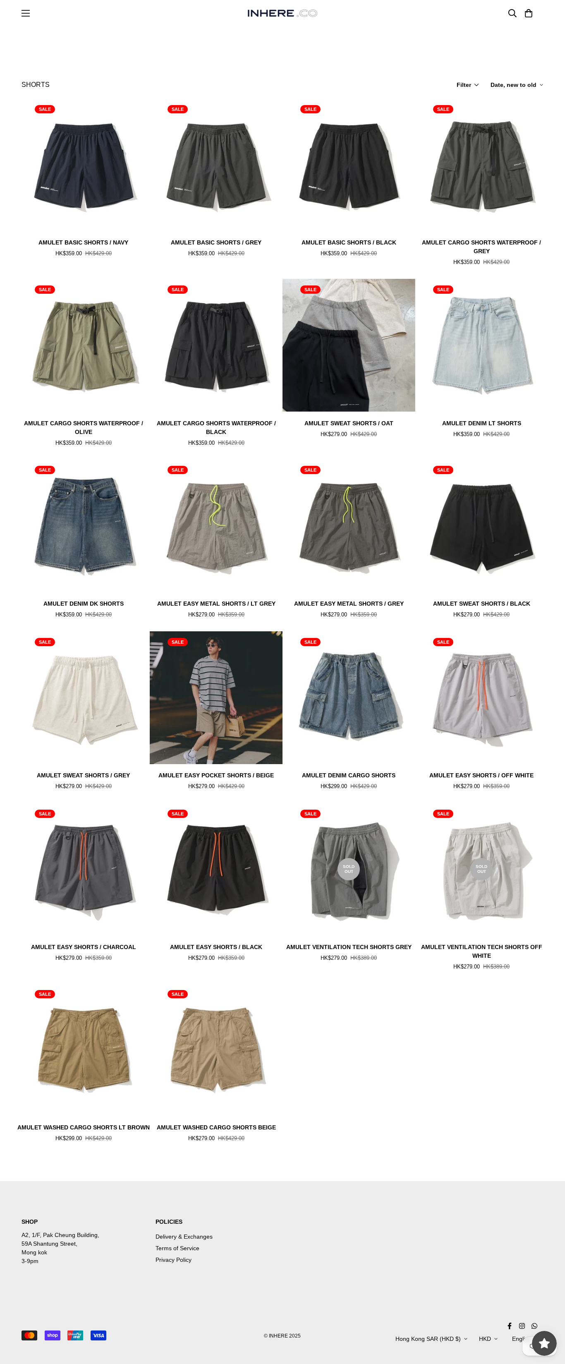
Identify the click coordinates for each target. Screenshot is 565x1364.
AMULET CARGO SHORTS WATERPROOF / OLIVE (83, 427)
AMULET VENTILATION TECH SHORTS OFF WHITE (481, 951)
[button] (527, 13)
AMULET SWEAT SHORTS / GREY (83, 775)
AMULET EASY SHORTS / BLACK (216, 947)
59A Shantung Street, (49, 1243)
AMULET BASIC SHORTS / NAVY (83, 242)
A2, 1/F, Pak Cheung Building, (60, 1235)
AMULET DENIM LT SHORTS (481, 423)
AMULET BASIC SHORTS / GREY (216, 242)
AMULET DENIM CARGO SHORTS (348, 775)
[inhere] (282, 13)
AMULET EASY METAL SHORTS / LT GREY (216, 603)
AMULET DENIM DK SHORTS (83, 603)
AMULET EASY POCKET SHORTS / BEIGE (216, 775)
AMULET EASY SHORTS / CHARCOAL (83, 947)
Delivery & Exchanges (184, 1236)
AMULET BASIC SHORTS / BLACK (349, 242)
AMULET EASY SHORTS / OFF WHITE (481, 775)
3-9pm (30, 1261)
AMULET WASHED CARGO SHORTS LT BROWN (83, 1127)
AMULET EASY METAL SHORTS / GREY (349, 603)
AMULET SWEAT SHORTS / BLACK (481, 603)
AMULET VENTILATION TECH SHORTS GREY (349, 947)
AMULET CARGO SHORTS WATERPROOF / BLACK (216, 427)
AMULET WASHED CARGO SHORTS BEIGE (216, 1127)
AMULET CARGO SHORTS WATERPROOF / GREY (481, 246)
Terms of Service (177, 1248)
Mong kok (34, 1252)
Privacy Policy (174, 1259)
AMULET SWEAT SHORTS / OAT (348, 423)
